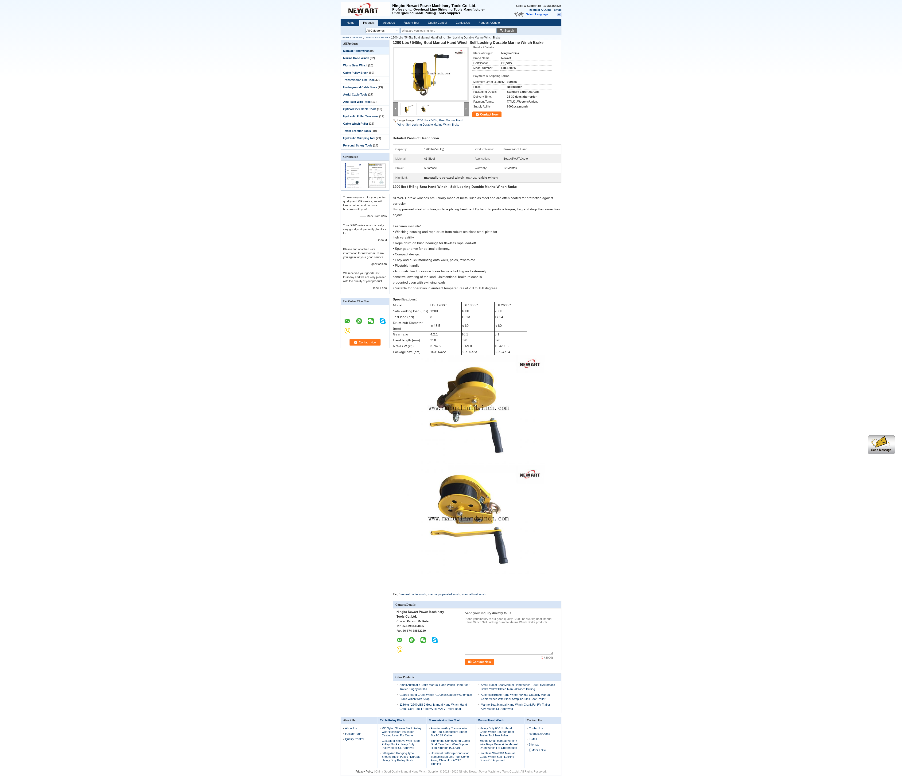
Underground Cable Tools (360, 87)
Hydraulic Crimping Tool (359, 138)
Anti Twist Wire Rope (357, 102)
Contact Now (489, 114)
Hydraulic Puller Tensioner (360, 116)
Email (557, 10)
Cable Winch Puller (355, 123)
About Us (389, 22)
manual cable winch (413, 594)
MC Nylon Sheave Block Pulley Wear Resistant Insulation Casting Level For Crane (401, 732)
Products (368, 22)
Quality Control (437, 22)
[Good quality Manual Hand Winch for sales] (353, 187)
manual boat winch (474, 594)
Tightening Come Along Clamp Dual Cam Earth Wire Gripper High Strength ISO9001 (450, 744)
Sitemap (534, 744)
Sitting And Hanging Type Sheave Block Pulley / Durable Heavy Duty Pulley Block (401, 757)
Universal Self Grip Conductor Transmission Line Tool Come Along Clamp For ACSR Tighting (450, 758)
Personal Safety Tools (357, 145)
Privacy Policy (364, 771)
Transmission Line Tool (358, 80)
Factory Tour (411, 22)
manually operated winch (444, 594)
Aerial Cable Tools (355, 94)
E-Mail (533, 739)
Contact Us (463, 22)
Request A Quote (540, 10)
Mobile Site (539, 750)
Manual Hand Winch (377, 37)
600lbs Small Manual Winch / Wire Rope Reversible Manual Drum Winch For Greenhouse (499, 744)
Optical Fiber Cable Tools (359, 109)
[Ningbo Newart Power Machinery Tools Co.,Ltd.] (559, 14)
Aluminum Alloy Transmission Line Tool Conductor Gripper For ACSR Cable (449, 732)
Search (509, 30)
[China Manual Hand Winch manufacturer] (366, 9)
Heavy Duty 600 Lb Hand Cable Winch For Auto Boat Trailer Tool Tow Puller (497, 732)
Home (350, 22)
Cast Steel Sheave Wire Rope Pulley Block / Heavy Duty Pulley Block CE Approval (401, 744)
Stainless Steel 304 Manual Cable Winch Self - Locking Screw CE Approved (497, 757)
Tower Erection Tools (357, 131)
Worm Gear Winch (355, 65)
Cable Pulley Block (355, 72)
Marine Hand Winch (356, 58)
